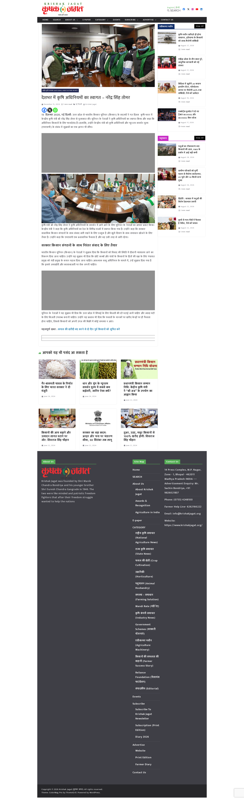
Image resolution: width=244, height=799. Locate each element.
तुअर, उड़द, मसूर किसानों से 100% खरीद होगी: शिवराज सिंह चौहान (139, 436)
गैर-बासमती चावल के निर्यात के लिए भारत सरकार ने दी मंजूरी (57, 387)
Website (140, 751)
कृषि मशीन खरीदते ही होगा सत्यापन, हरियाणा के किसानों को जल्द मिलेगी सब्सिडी (190, 38)
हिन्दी (178, 7)
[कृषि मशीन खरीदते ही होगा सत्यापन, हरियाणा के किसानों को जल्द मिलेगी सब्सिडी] (167, 42)
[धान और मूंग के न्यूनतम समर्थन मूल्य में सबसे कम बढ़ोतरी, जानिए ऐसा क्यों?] (98, 361)
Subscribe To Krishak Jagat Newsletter (143, 714)
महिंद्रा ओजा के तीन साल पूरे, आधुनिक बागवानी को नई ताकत (190, 62)
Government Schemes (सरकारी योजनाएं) (145, 629)
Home (45, 20)
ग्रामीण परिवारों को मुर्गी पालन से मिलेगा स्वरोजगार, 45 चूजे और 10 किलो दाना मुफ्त (189, 175)
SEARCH (57, 20)
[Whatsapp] (55, 110)
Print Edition (143, 757)
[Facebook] (44, 110)
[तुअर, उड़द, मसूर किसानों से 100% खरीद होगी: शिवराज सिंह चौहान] (139, 410)
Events (116, 20)
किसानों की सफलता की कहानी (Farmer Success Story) (147, 661)
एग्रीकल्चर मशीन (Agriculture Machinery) (143, 645)
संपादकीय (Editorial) (147, 689)
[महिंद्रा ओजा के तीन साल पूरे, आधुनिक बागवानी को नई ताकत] (167, 67)
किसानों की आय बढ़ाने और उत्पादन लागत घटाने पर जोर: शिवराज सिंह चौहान (56, 436)
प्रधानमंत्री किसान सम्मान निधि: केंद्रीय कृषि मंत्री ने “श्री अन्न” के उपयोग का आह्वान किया (138, 389)
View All (200, 26)
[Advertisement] (98, 153)
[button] (76, 20)
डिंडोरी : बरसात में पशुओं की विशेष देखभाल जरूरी (190, 200)
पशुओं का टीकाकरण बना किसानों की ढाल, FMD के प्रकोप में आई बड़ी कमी (189, 149)
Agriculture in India (147, 512)
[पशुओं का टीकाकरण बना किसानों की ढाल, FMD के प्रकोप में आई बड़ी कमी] (167, 154)
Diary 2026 (142, 737)
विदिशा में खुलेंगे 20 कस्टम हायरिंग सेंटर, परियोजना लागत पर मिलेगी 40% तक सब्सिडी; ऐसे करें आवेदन (190, 88)
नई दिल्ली (79, 104)
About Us (70, 20)
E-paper (87, 20)
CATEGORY (100, 20)
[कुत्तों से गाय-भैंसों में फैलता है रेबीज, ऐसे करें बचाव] (167, 226)
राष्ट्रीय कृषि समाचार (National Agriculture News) (60, 90)
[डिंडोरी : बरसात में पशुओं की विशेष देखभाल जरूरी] (167, 205)
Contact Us (167, 20)
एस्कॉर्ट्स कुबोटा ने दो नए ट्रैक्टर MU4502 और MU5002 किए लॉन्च (188, 115)
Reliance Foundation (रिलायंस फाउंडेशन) (147, 677)
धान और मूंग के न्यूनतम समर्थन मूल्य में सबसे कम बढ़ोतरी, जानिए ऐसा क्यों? (97, 387)
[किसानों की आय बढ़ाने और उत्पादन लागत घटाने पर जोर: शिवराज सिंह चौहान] (57, 410)
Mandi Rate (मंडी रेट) (147, 606)
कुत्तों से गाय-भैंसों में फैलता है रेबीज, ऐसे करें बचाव (189, 222)
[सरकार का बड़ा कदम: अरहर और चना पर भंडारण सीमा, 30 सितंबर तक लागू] (98, 410)
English (170, 7)
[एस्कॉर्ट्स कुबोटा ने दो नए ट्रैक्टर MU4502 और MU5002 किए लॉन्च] (167, 119)
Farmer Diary (143, 764)
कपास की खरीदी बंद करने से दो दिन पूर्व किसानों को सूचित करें (89, 329)
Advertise (148, 20)
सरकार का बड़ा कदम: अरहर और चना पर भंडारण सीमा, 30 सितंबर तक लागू (98, 436)
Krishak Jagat (91, 104)
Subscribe (130, 20)
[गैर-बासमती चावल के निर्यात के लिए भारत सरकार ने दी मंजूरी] (57, 361)
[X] (49, 110)
